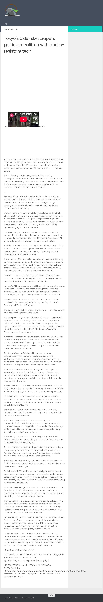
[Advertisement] (62, 7)
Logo (6, 23)
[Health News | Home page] (12, 10)
